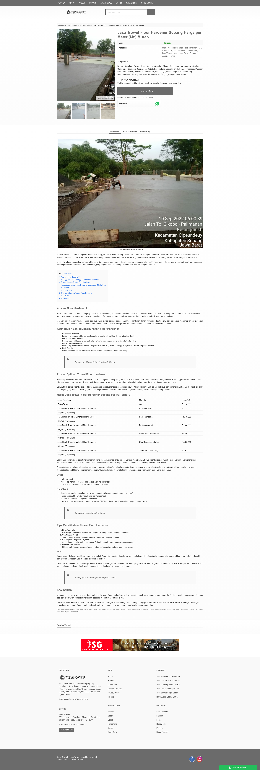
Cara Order (131, 3)
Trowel (172, 55)
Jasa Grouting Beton (95, 512)
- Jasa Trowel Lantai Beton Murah (77, 757)
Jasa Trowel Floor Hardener (185, 50)
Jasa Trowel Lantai (170, 53)
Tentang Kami (82, 699)
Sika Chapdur (162, 711)
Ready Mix (160, 723)
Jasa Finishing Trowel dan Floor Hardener (80, 687)
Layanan (92, 3)
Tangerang (112, 723)
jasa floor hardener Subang (89, 609)
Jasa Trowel (106, 3)
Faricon (159, 715)
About (72, 3)
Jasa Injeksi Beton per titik (167, 688)
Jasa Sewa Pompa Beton (167, 692)
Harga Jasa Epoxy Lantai (167, 696)
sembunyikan (68, 274)
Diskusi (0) (145, 131)
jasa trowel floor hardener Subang (143, 609)
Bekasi (110, 728)
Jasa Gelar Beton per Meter (168, 680)
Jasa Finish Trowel (170, 47)
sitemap (111, 696)
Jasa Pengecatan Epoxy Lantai (100, 577)
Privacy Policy (113, 692)
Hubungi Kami (146, 91)
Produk (82, 3)
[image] (83, 12)
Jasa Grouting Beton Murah (168, 684)
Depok (110, 719)
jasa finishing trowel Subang (70, 609)
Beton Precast (162, 732)
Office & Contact (148, 3)
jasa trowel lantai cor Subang (185, 609)
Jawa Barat (112, 732)
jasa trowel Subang (72, 611)
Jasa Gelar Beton (72, 691)
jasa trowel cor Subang (123, 609)
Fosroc (159, 719)
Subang (165, 55)
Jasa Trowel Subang (187, 53)
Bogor (110, 715)
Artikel (119, 3)
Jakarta (111, 711)
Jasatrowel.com (65, 683)
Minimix (159, 728)
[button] (151, 12)
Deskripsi (114, 131)
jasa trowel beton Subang (107, 609)
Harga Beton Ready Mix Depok (100, 362)
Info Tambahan (130, 131)
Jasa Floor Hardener (187, 47)
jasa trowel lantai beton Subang (165, 609)
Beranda (61, 3)
